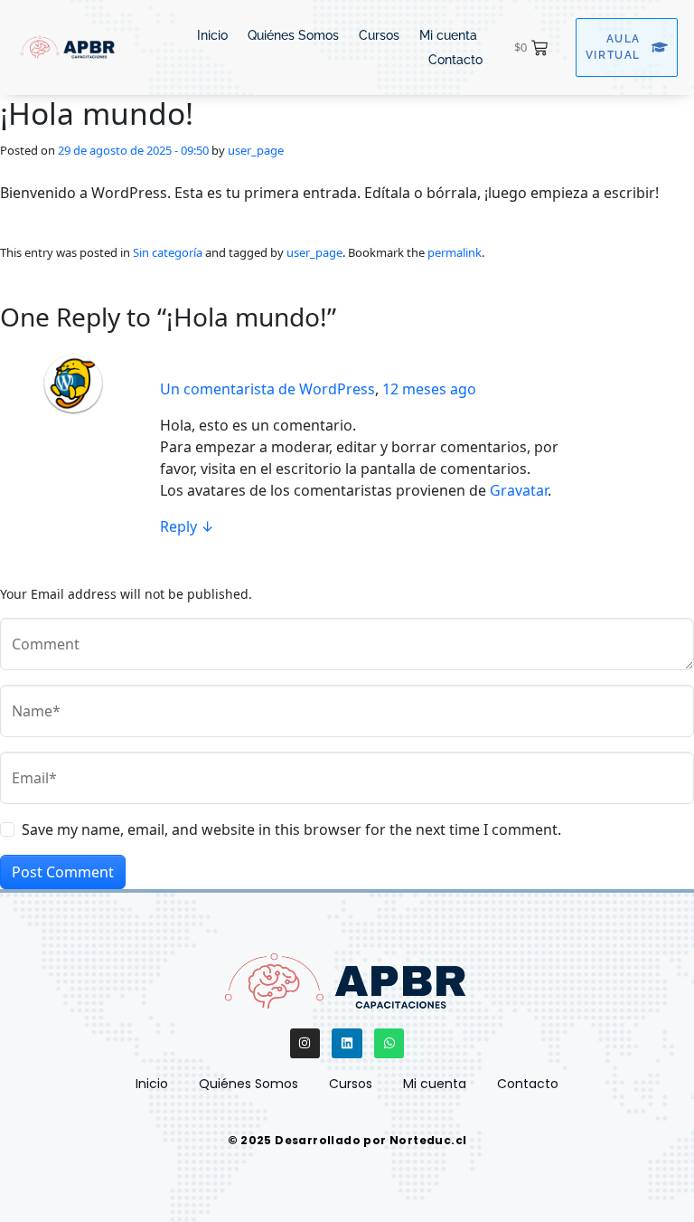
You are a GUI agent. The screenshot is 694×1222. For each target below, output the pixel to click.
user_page (256, 150)
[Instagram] (305, 1043)
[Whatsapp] (389, 1043)
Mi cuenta (448, 35)
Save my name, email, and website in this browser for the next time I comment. (291, 829)
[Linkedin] (347, 1043)
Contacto (455, 59)
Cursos (379, 35)
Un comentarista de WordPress (267, 389)
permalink (454, 252)
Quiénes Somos (293, 35)
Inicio (212, 35)
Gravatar (519, 490)
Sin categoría (167, 252)
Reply (187, 526)
